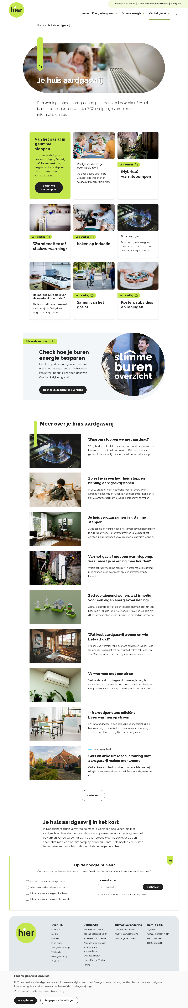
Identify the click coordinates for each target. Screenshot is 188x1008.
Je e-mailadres (107, 880)
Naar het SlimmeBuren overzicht (63, 389)
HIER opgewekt (154, 943)
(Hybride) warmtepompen (136, 174)
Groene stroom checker (94, 938)
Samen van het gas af (90, 304)
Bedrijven (176, 3)
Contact (55, 961)
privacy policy (56, 991)
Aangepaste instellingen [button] (59, 1000)
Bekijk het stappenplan (49, 187)
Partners (55, 938)
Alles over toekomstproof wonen (48, 887)
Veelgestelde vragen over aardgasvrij (90, 166)
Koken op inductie (93, 244)
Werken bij (56, 952)
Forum (86, 965)
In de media (57, 943)
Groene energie (131, 13)
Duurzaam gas (130, 236)
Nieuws (54, 934)
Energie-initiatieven (125, 3)
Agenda (151, 929)
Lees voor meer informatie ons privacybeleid (122, 894)
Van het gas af (157, 13)
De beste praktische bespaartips (47, 881)
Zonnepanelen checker (94, 943)
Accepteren (25, 1000)
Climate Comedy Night (158, 934)
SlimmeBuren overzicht (94, 929)
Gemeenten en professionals (153, 3)
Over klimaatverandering (126, 934)
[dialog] (94, 989)
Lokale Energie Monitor (94, 960)
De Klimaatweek (154, 938)
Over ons (55, 929)
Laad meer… (93, 795)
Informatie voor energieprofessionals (50, 899)
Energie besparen (103, 13)
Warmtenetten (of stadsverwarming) (50, 246)
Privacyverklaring (59, 956)
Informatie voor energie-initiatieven (49, 893)
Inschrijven (152, 887)
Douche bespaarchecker (95, 934)
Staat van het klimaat (124, 929)
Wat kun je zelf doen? (125, 938)
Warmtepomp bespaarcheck (90, 949)
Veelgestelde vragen (61, 947)
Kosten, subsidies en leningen (137, 304)
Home (85, 13)
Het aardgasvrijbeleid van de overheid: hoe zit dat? (49, 296)
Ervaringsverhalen (91, 956)
